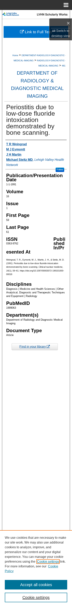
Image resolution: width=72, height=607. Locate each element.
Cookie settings (48, 561)
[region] (36, 568)
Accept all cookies (36, 585)
